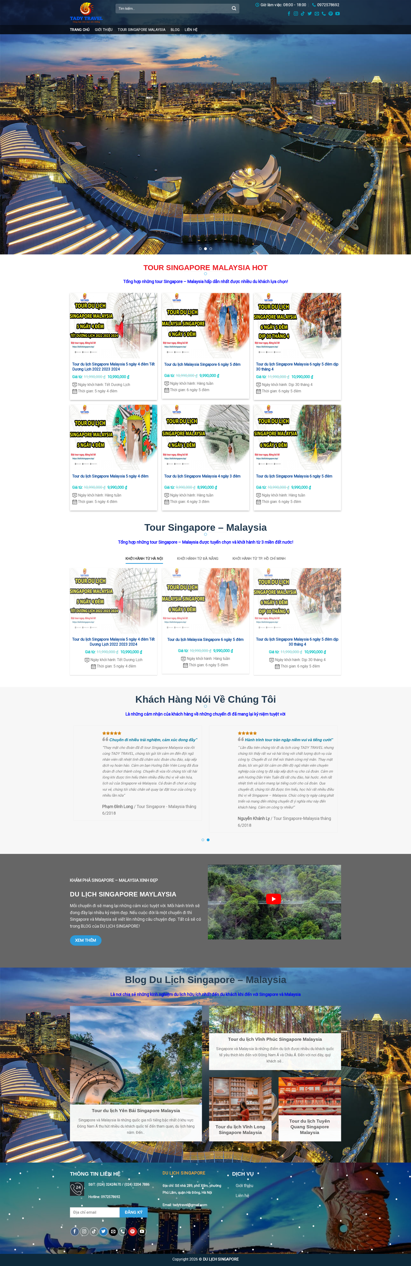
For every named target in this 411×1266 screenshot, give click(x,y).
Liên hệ (191, 30)
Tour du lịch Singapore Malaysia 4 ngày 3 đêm (202, 476)
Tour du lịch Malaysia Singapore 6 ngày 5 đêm (202, 364)
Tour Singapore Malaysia (142, 30)
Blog (175, 30)
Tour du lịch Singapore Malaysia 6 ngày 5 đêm (294, 476)
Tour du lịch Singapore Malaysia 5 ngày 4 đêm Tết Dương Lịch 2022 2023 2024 (113, 366)
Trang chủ (80, 30)
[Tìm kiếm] (234, 8)
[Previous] (14, 127)
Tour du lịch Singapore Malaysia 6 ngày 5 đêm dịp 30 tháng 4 (297, 366)
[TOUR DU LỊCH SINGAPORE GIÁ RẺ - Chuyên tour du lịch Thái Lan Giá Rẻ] (89, 12)
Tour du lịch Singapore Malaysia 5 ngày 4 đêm (110, 476)
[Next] (396, 127)
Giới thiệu (104, 30)
